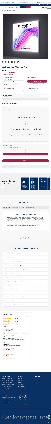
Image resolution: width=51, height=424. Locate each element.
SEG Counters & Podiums (6, 386)
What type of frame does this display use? (25, 261)
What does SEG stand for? (25, 257)
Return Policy (20, 384)
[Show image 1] (3, 62)
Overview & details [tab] (6, 207)
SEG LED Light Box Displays (7, 382)
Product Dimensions (14, 207)
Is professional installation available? (25, 293)
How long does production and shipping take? (25, 297)
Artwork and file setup (29, 207)
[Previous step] (2, 187)
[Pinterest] (23, 404)
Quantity (5, 84)
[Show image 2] (6, 62)
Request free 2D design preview (25, 154)
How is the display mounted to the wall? (25, 285)
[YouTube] (26, 404)
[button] (25, 124)
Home (3, 10)
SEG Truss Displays (5, 388)
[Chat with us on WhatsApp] (49, 415)
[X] (19, 404)
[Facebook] (21, 404)
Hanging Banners (5, 390)
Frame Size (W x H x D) (8, 79)
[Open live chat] (49, 422)
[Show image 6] (18, 62)
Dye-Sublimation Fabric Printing (8, 380)
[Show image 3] (9, 62)
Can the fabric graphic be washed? (25, 273)
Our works (20, 380)
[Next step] (4, 187)
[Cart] (50, 7)
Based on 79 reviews (6, 316)
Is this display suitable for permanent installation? (25, 281)
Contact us (20, 382)
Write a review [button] (27, 316)
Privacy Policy (21, 390)
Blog (35, 378)
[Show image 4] (12, 62)
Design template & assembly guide (25, 166)
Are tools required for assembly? (25, 289)
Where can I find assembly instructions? (25, 305)
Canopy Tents (4, 392)
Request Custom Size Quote (37, 81)
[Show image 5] (15, 62)
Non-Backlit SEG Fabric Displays (8, 384)
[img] (8, 329)
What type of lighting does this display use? (25, 277)
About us (20, 378)
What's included (22, 207)
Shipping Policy (21, 386)
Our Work (3, 4)
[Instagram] (25, 404)
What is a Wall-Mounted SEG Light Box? (25, 253)
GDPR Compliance (21, 388)
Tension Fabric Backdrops (7, 378)
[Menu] (1, 7)
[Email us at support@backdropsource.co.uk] (49, 419)
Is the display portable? (25, 301)
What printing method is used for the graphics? (25, 265)
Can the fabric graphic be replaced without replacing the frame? (25, 269)
